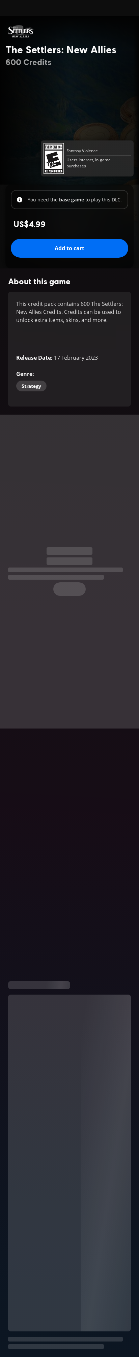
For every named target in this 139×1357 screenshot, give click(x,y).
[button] (69, 860)
